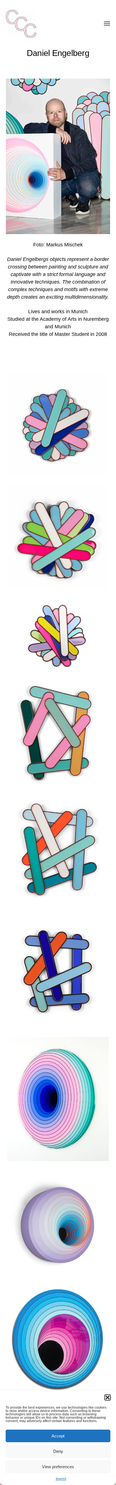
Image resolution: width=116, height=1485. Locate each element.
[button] (107, 1397)
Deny (58, 1451)
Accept (58, 1436)
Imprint (61, 1479)
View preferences (58, 1466)
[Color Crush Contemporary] (47, 24)
